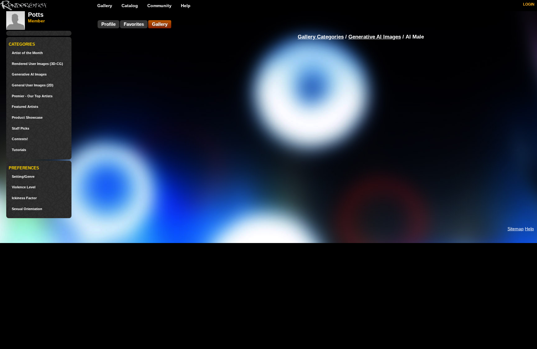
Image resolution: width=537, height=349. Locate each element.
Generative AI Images (29, 74)
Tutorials (19, 150)
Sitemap (515, 228)
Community (159, 5)
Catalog (130, 5)
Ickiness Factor (24, 198)
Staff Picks (20, 128)
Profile (108, 24)
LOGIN (529, 4)
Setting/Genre (23, 176)
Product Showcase (27, 117)
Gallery (104, 5)
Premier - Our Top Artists (32, 96)
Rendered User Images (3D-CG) (37, 64)
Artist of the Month (27, 53)
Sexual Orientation (27, 209)
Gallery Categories (321, 37)
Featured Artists (25, 106)
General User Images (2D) (32, 85)
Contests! (20, 139)
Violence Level (23, 187)
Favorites (134, 24)
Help (185, 5)
